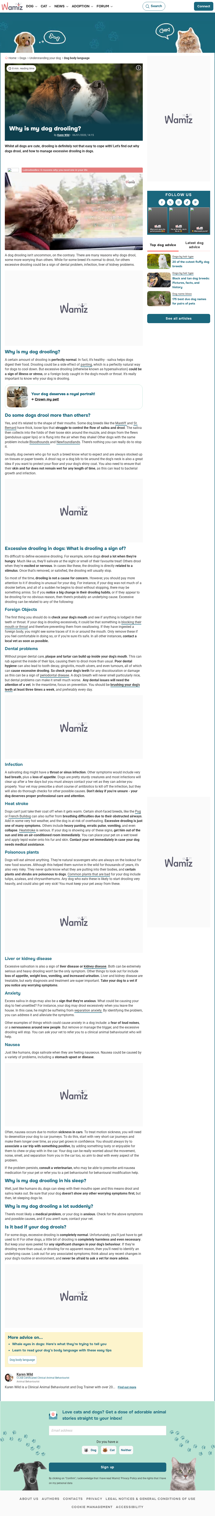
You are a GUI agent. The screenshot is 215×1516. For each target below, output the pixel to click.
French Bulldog (20, 816)
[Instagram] (178, 202)
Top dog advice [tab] (163, 245)
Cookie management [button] (92, 1507)
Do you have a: (108, 1442)
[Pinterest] (195, 202)
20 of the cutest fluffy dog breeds (190, 264)
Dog (93, 1450)
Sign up (107, 1467)
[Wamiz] (12, 6)
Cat (112, 1450)
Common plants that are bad (89, 874)
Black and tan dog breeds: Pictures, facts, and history (191, 282)
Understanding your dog (45, 58)
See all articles (179, 318)
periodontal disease (54, 675)
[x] (170, 202)
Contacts (73, 1499)
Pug (138, 811)
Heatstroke (27, 830)
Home (12, 58)
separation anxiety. (88, 1010)
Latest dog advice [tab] (194, 245)
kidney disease (95, 966)
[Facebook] (162, 202)
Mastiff (121, 423)
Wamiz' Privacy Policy (124, 1478)
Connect (203, 6)
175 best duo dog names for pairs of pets (189, 301)
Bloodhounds (39, 442)
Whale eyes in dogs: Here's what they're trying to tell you (59, 1344)
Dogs (23, 58)
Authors (51, 1499)
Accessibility (130, 1507)
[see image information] (138, 67)
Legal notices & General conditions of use (150, 1499)
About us (29, 1499)
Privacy (94, 1499)
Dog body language (77, 58)
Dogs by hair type (183, 256)
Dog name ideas (182, 293)
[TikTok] (187, 202)
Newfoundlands (68, 442)
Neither (126, 1450)
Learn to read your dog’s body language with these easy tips (61, 1350)
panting (86, 364)
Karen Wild (63, 135)
